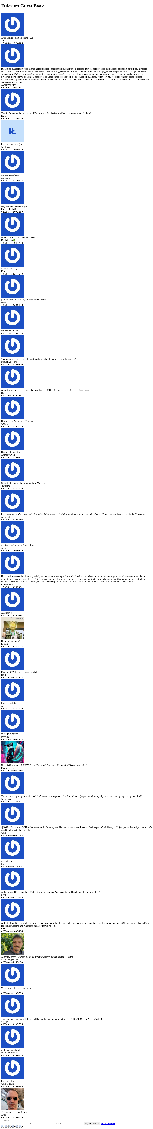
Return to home (108, 1123)
